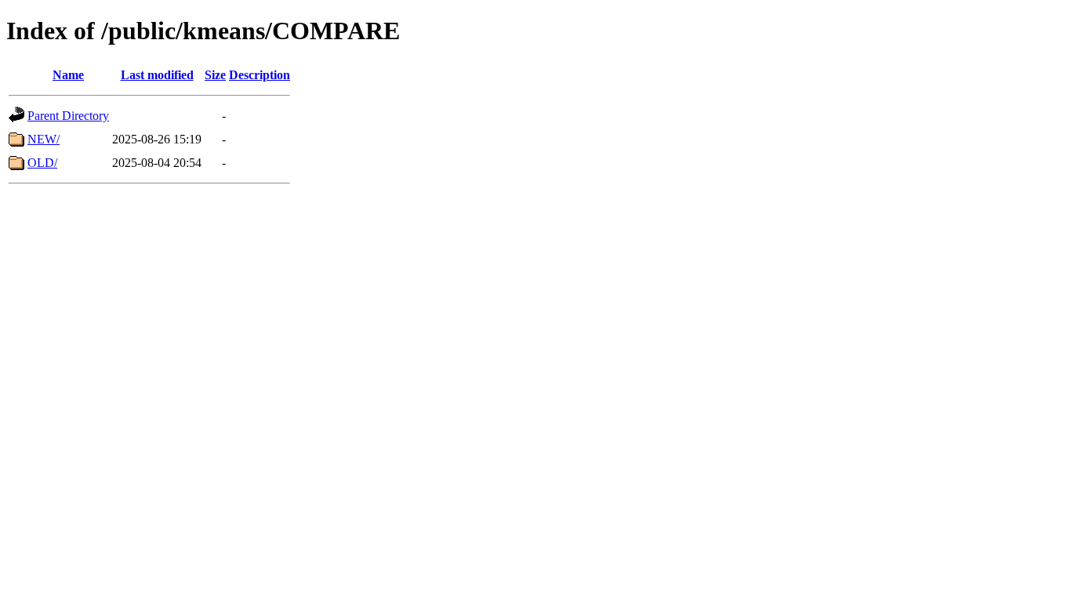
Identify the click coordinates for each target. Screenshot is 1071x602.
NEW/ (43, 139)
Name (68, 75)
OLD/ (42, 162)
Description (259, 75)
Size (215, 75)
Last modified (157, 75)
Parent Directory (68, 115)
